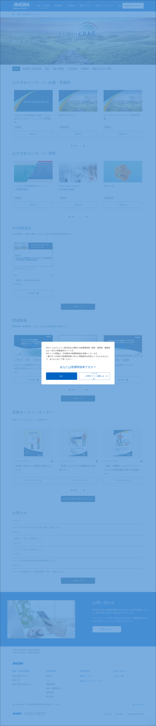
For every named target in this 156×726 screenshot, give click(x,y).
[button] (61, 376)
